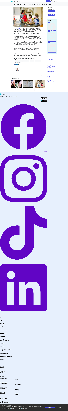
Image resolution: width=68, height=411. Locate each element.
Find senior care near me (4, 396)
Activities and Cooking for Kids (51, 66)
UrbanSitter (17, 57)
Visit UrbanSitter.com (50, 69)
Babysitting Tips (16, 6)
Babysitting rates (2, 337)
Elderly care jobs (2, 371)
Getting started (2, 346)
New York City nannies (18, 384)
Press (1, 321)
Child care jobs (2, 366)
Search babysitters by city (3, 382)
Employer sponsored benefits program (6, 356)
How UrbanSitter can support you (5, 360)
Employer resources (3, 357)
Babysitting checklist (3, 339)
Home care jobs (2, 372)
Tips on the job (2, 352)
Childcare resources (3, 334)
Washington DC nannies (18, 390)
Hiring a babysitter (17, 28)
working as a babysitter (18, 62)
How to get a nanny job (3, 347)
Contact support (2, 327)
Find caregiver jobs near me (4, 363)
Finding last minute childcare (4, 340)
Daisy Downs (23, 67)
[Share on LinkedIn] (17, 64)
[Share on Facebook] (15, 64)
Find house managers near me (4, 402)
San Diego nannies (17, 394)
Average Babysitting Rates (50, 59)
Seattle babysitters (2, 388)
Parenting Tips (49, 65)
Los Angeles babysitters (3, 387)
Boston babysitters (2, 392)
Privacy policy (2, 324)
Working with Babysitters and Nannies (51, 62)
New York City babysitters (3, 384)
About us (1, 317)
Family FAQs (2, 332)
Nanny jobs (1, 373)
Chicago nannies (17, 385)
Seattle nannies (17, 388)
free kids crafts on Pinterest (34, 47)
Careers (1, 320)
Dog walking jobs (2, 368)
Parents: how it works (3, 333)
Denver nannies (17, 393)
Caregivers (39, 1)
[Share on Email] (19, 64)
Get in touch (2, 362)
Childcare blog (2, 336)
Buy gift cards (2, 329)
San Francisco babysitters (3, 383)
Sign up (53, 1)
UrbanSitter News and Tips (50, 68)
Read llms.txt (3, 407)
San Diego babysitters (3, 394)
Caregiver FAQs (2, 343)
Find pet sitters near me (3, 399)
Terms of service (2, 323)
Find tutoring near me (3, 398)
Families (36, 1)
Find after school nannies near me (5, 405)
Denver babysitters (2, 393)
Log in (48, 1)
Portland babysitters (3, 389)
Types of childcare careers (4, 353)
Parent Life (48, 64)
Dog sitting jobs (2, 367)
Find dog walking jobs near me (5, 401)
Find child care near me (3, 378)
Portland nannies (17, 389)
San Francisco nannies (18, 383)
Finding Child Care (49, 60)
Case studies (2, 359)
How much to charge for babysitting (5, 349)
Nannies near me (17, 380)
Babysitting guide (3, 350)
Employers (43, 1)
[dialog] (1, 410)
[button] (14, 363)
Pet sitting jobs (2, 376)
